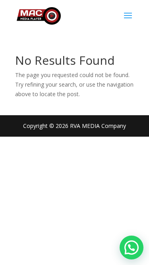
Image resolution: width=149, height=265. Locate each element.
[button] (131, 247)
